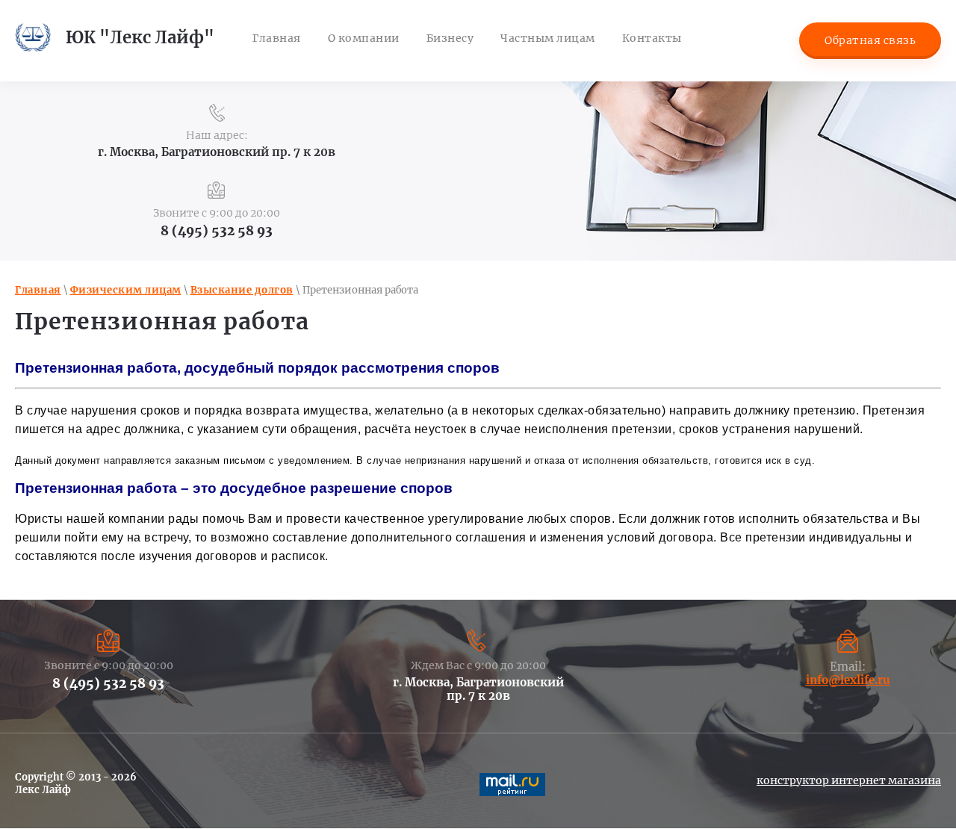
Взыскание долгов (242, 290)
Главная (38, 290)
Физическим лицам (125, 290)
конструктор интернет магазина (849, 780)
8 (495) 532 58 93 (217, 231)
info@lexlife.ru (848, 680)
